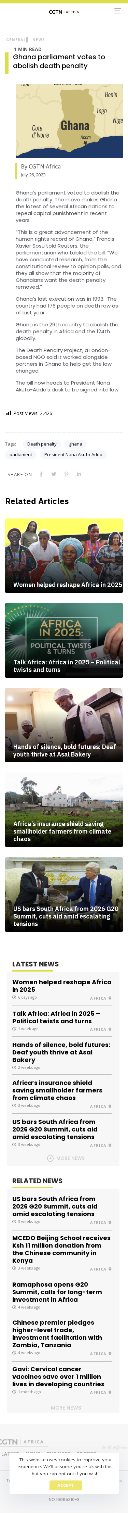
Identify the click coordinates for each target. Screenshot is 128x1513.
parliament (21, 454)
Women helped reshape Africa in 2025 (67, 585)
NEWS (38, 39)
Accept (65, 1485)
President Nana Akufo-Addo (73, 454)
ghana (75, 444)
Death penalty (42, 444)
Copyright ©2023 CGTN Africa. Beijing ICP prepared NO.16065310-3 (64, 1494)
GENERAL (16, 39)
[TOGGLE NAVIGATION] (102, 10)
